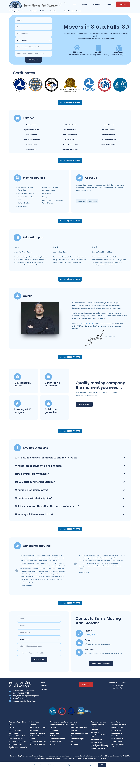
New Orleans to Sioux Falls (99, 736)
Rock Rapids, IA (117, 739)
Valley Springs (116, 741)
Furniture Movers (108, 135)
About (43, 682)
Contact (44, 686)
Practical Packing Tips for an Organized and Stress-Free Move (99, 747)
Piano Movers (31, 135)
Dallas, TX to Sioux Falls (39, 727)
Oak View (53, 736)
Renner (32, 739)
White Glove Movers (108, 144)
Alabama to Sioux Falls (59, 722)
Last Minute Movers (108, 139)
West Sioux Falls (15, 744)
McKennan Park (117, 733)
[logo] (33, 4)
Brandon (33, 725)
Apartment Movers (31, 130)
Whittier (53, 744)
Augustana (115, 722)
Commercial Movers (70, 149)
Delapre (53, 727)
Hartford (73, 730)
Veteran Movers (70, 130)
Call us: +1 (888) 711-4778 (70, 102)
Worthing (74, 744)
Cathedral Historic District (98, 726)
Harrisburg (54, 730)
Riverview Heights (77, 739)
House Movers (108, 125)
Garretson (34, 730)
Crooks (12, 727)
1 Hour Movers (31, 144)
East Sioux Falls (117, 727)
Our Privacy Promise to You (18, 748)
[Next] (129, 571)
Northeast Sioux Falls (17, 736)
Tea (71, 741)
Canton (73, 725)
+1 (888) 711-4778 (86, 323)
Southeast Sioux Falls (17, 741)
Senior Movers (31, 149)
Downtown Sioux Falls (78, 727)
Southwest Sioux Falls (38, 741)
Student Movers (108, 130)
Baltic (11, 725)
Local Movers (31, 125)
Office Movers (70, 139)
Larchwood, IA (14, 733)
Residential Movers (70, 125)
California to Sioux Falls (59, 725)
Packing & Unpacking (70, 144)
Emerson (94, 729)
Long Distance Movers (31, 139)
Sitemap (44, 689)
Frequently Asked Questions (118, 745)
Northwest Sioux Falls (38, 736)
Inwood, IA (95, 732)
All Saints (74, 722)
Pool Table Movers (70, 135)
